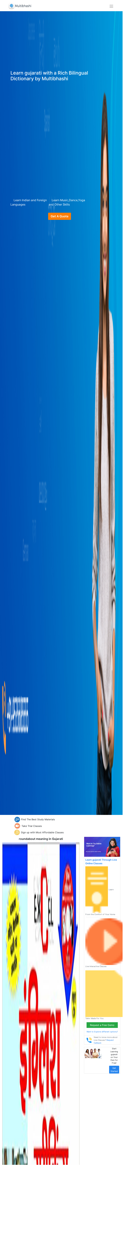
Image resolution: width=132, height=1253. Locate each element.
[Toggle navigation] (111, 6)
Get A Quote (59, 216)
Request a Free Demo (102, 1025)
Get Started (114, 1069)
